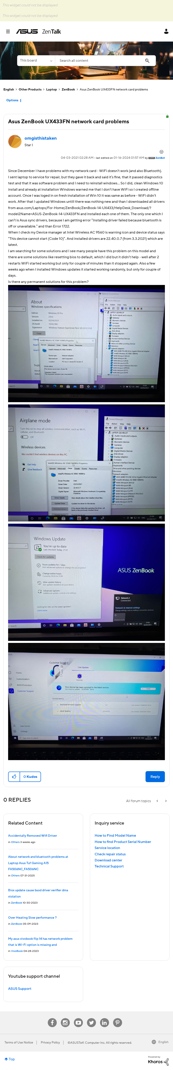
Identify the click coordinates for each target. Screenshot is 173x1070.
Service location (107, 848)
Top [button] (12, 1059)
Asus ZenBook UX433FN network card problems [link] (114, 90)
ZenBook (68, 90)
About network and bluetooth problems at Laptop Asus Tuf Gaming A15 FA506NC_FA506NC (38, 863)
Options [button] (12, 100)
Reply (155, 776)
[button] (14, 776)
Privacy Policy (50, 1043)
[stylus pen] (166, 801)
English (8, 90)
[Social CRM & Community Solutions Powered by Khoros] (158, 1060)
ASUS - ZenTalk (38, 31)
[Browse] (10, 31)
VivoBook (17, 951)
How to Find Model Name (115, 835)
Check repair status (110, 854)
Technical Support (109, 866)
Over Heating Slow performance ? (32, 918)
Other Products (30, 90)
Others (15, 842)
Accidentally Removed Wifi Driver (32, 836)
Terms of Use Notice (19, 1043)
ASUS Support (19, 988)
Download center (108, 860)
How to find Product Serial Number (123, 842)
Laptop (51, 90)
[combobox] (105, 60)
